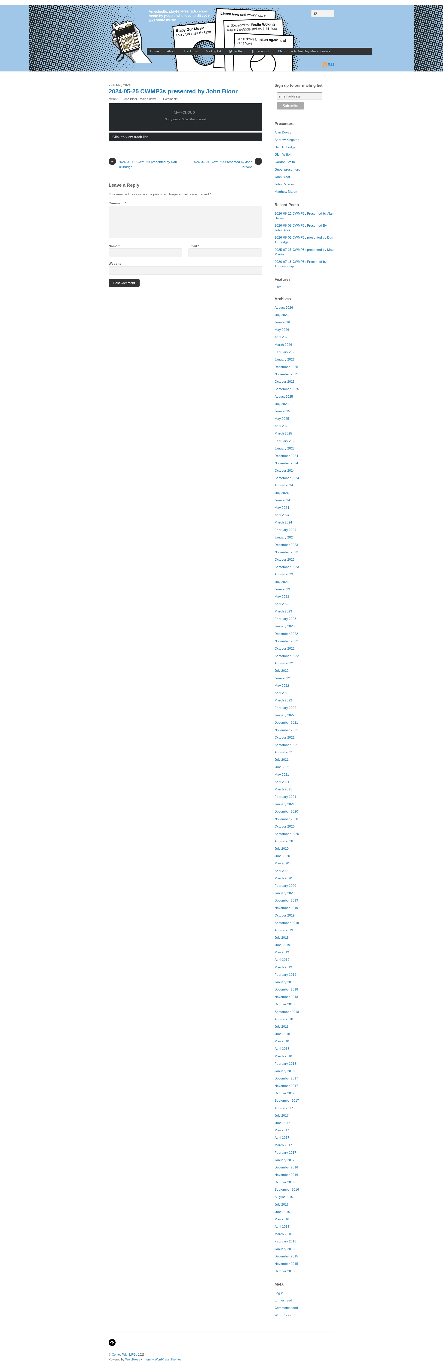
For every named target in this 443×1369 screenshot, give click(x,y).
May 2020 (282, 863)
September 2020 (287, 834)
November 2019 (286, 908)
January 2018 (285, 1071)
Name (114, 246)
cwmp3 (113, 99)
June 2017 (282, 1123)
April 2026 (282, 337)
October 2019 (285, 915)
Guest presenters (287, 169)
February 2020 (285, 885)
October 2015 (285, 1271)
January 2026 (285, 359)
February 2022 (285, 708)
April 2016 (282, 1226)
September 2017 (287, 1100)
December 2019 (286, 900)
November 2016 (286, 1175)
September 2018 (287, 1012)
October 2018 (285, 1004)
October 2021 (285, 737)
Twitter (237, 51)
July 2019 (282, 937)
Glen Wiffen (283, 154)
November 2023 (286, 552)
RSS (331, 64)
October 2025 (285, 381)
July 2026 (282, 315)
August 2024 (284, 485)
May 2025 (282, 418)
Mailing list (213, 51)
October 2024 (285, 470)
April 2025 (282, 426)
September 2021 (287, 745)
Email (194, 246)
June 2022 (282, 678)
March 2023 (283, 611)
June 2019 (282, 945)
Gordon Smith (285, 162)
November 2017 (286, 1086)
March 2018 (283, 1056)
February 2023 (285, 619)
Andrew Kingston (287, 140)
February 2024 (285, 530)
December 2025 (286, 367)
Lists (278, 287)
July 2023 (282, 582)
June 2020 (282, 856)
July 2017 (282, 1115)
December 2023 (286, 545)
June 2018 (282, 1034)
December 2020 (286, 811)
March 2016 (283, 1234)
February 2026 (285, 352)
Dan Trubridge (285, 147)
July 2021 (282, 759)
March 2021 (283, 789)
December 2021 (286, 722)
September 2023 (287, 567)
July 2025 (282, 404)
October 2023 (285, 559)
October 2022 (285, 648)
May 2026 (282, 329)
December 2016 (286, 1167)
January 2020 (285, 893)
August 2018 (284, 1019)
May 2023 (282, 596)
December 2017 (286, 1078)
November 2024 (286, 463)
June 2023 (282, 589)
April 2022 (282, 693)
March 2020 (283, 878)
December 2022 (286, 634)
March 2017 (283, 1145)
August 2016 (284, 1197)
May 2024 (282, 507)
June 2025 (282, 411)
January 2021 (285, 804)
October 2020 (285, 826)
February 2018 (285, 1063)
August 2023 (284, 574)
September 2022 (287, 656)
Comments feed (286, 1308)
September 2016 (287, 1189)
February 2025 (285, 441)
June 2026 (282, 322)
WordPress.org (285, 1315)
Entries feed (283, 1300)
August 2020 (284, 841)
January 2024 (285, 537)
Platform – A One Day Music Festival (304, 51)
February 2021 (285, 796)
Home (154, 51)
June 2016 (282, 1212)
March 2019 (283, 967)
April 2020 (282, 871)
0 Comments (169, 99)
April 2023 (282, 604)
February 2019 (285, 974)
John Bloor (130, 99)
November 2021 (286, 730)
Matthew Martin (286, 191)
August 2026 (284, 307)
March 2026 (283, 344)
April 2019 (282, 959)
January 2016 (285, 1249)
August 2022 (284, 663)
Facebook (262, 51)
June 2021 (282, 767)
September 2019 (287, 923)
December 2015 (286, 1256)
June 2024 (282, 500)
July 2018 (282, 1026)
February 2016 (285, 1241)
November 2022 (286, 641)
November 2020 (286, 819)
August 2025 (284, 396)
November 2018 (286, 997)
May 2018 (282, 1041)
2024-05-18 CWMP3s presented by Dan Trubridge (144, 164)
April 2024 (282, 515)
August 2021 (284, 752)
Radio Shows (147, 99)
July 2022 (282, 670)
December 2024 (286, 456)
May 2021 (282, 774)
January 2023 (285, 626)
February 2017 (285, 1152)
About (171, 51)
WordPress (132, 1359)
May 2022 (282, 685)
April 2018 (282, 1048)
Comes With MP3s (124, 1354)
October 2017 (285, 1093)
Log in (279, 1293)
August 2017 (284, 1108)
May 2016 (282, 1219)
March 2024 (283, 522)
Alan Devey (283, 132)
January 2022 (285, 715)
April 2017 (282, 1137)
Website (115, 263)
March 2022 (283, 700)
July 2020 (282, 848)
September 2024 (287, 478)
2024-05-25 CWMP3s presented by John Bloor (173, 91)
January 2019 (285, 982)
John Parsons (285, 184)
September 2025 (287, 389)
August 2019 (284, 930)
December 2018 (286, 989)
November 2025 (286, 374)
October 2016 (285, 1182)
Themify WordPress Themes (162, 1359)
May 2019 (282, 952)
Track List (191, 51)
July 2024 (282, 493)
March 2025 (283, 433)
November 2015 (286, 1264)
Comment (117, 203)
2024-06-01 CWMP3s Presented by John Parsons (226, 164)
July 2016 (282, 1204)
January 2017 (285, 1160)
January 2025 (285, 448)
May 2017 (282, 1130)
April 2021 (282, 782)
